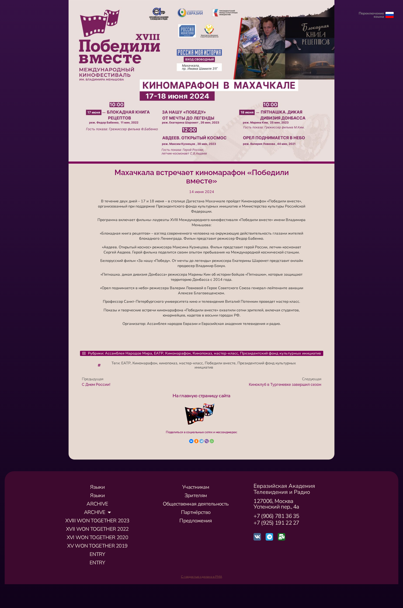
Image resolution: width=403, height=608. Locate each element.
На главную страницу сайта (201, 396)
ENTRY (97, 554)
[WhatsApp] (212, 441)
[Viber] (207, 441)
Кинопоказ (202, 353)
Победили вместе (220, 363)
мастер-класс (226, 353)
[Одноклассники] (196, 441)
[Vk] (257, 537)
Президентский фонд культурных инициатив (280, 353)
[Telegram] (201, 441)
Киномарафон (178, 353)
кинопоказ (168, 363)
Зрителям (195, 495)
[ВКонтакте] (191, 441)
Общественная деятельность (196, 503)
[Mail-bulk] (281, 537)
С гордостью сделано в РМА (201, 577)
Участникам (195, 487)
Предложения (195, 520)
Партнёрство (195, 512)
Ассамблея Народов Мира (128, 353)
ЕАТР (158, 353)
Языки (97, 487)
